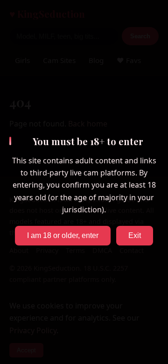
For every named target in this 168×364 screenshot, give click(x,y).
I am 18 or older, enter (62, 235)
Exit (134, 235)
